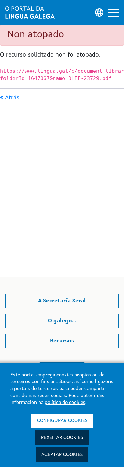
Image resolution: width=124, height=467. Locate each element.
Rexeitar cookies (62, 437)
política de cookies (65, 402)
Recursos (62, 341)
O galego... (62, 321)
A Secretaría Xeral (62, 301)
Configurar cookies (62, 420)
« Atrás (9, 98)
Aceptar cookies (62, 454)
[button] (113, 12)
